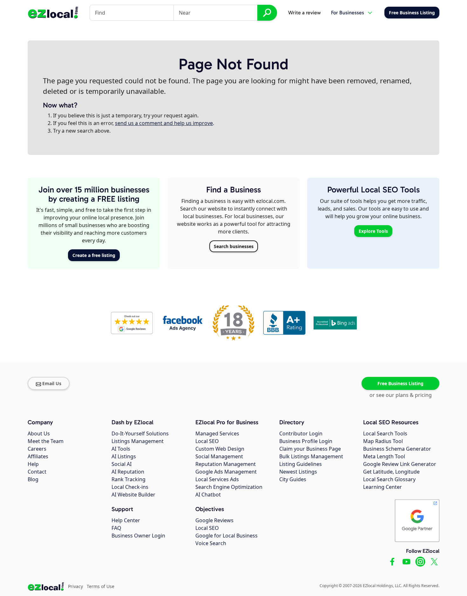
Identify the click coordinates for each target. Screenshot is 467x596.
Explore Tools (373, 231)
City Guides (292, 479)
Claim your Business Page (310, 448)
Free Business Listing (400, 383)
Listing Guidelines (300, 464)
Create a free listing (93, 255)
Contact (37, 471)
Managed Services (217, 433)
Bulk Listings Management (311, 456)
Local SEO (207, 441)
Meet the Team (46, 441)
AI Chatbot (208, 494)
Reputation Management (225, 464)
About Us (39, 433)
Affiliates (38, 456)
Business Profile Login (305, 441)
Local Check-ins (130, 486)
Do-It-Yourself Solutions (140, 433)
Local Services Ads (217, 479)
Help (33, 464)
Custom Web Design (219, 448)
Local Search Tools (385, 433)
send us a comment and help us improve (164, 123)
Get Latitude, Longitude (391, 471)
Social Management (219, 456)
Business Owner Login (138, 535)
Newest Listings (298, 471)
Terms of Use (100, 586)
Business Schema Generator (397, 448)
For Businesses (347, 13)
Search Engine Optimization (228, 486)
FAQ (116, 527)
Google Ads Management (226, 471)
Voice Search (210, 543)
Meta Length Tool (384, 456)
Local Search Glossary (389, 479)
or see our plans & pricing (400, 395)
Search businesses (234, 246)
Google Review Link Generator (399, 464)
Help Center (126, 520)
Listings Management (138, 441)
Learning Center (382, 486)
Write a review (304, 13)
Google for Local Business (226, 535)
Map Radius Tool (383, 441)
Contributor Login (300, 433)
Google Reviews (214, 520)
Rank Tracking (129, 479)
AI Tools (121, 448)
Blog (33, 479)
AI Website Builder (133, 494)
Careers (37, 448)
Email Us (51, 383)
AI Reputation (128, 471)
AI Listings (124, 456)
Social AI (122, 464)
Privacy (75, 586)
